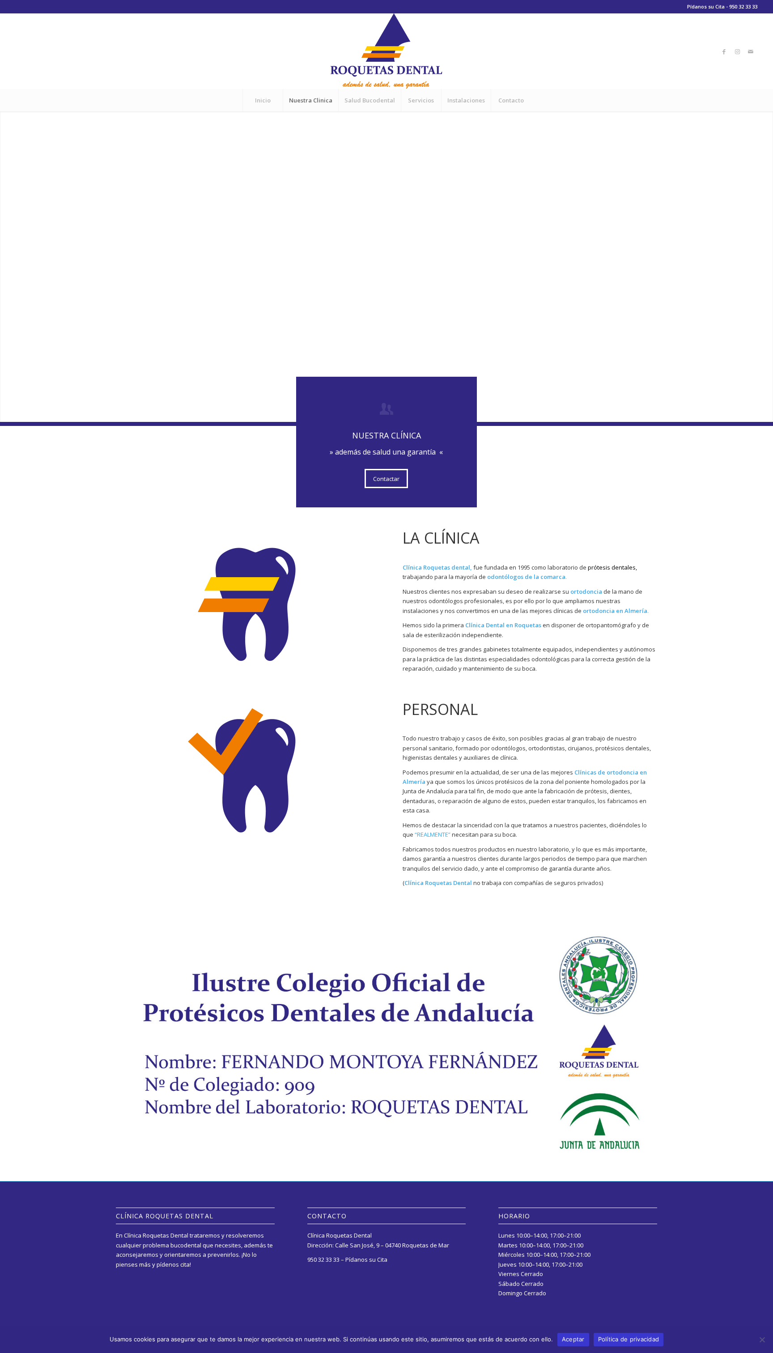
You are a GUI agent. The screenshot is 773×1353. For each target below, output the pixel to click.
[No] (761, 1339)
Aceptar (573, 1339)
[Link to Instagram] (737, 51)
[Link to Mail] (750, 51)
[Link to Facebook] (724, 51)
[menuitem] (262, 100)
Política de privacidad (628, 1339)
